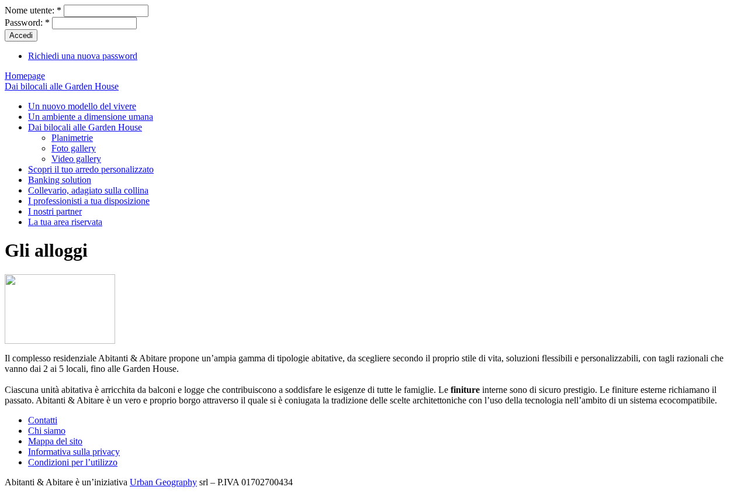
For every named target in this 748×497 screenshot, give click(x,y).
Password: (27, 22)
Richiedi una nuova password (82, 56)
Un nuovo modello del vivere (82, 106)
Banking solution (59, 180)
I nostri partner (55, 211)
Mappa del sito (55, 441)
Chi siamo (46, 431)
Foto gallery (73, 148)
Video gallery (76, 159)
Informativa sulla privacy (74, 452)
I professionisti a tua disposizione (89, 201)
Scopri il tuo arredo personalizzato (91, 169)
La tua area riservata (65, 222)
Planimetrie (72, 138)
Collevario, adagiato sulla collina (88, 190)
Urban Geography (163, 482)
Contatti (42, 420)
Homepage (25, 76)
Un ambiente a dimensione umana (90, 117)
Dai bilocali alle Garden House (62, 86)
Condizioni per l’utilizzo (72, 462)
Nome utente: (33, 10)
